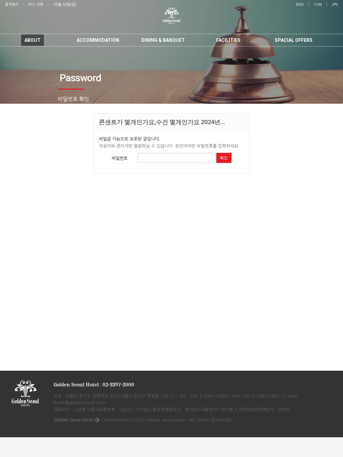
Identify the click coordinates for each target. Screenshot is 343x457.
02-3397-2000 (118, 385)
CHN (318, 4)
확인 (224, 158)
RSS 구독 (35, 4)
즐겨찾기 (11, 4)
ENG (300, 4)
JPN (335, 4)
